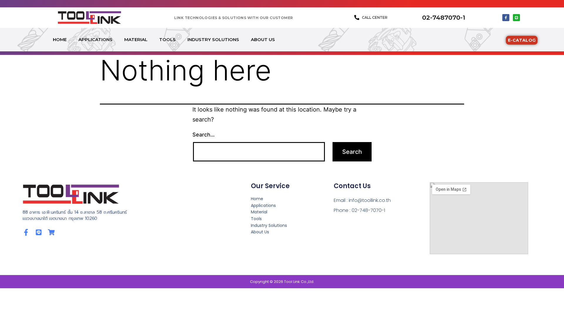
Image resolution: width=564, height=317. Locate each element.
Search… (203, 134)
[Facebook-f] (505, 17)
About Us (263, 39)
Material (135, 39)
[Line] (516, 17)
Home (60, 39)
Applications (95, 39)
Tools (167, 39)
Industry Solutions (213, 39)
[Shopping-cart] (51, 232)
